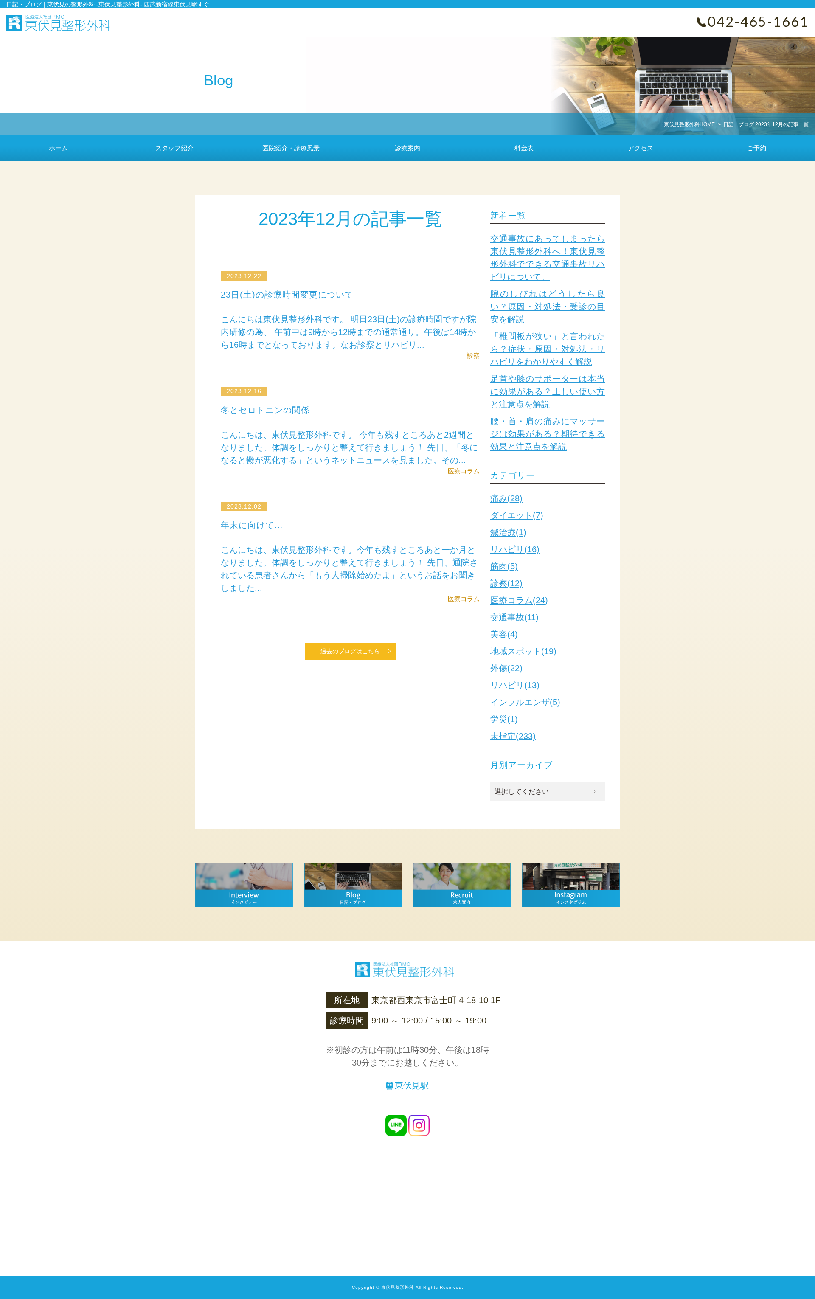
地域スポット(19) (523, 651)
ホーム (58, 148)
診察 (473, 355)
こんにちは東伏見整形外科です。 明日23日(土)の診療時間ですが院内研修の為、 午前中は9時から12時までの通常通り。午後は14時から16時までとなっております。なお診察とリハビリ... (348, 332)
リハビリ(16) (515, 549)
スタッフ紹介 (174, 148)
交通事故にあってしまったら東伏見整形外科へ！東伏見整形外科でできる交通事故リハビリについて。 (547, 257)
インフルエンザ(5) (525, 702)
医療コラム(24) (519, 600)
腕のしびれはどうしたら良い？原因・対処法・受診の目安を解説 (547, 306)
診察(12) (506, 583)
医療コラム (464, 471)
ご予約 (756, 148)
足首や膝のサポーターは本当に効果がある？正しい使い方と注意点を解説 (547, 391)
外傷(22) (506, 668)
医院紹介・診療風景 (291, 148)
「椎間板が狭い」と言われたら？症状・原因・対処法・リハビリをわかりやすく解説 (547, 349)
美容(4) (504, 634)
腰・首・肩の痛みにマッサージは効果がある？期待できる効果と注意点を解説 (547, 433)
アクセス (640, 148)
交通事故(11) (514, 617)
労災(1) (504, 719)
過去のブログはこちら (350, 651)
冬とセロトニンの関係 (265, 410)
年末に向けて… (252, 525)
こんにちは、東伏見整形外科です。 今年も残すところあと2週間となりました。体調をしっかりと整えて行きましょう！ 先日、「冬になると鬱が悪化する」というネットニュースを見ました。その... (349, 447)
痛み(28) (506, 498)
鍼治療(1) (508, 532)
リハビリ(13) (515, 685)
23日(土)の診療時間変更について (287, 294)
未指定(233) (513, 736)
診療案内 (407, 148)
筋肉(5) (504, 566)
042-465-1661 (758, 21)
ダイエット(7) (516, 515)
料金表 (524, 148)
